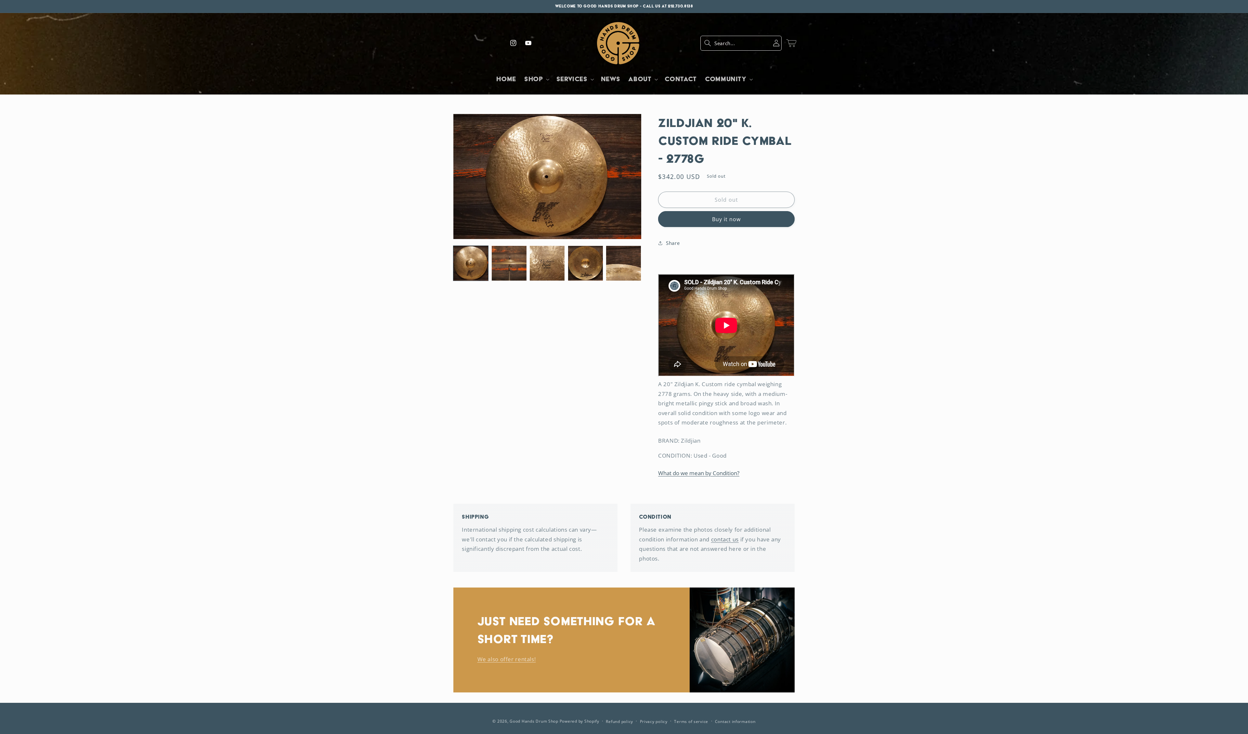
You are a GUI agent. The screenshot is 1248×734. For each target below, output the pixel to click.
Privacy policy (654, 721)
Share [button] (673, 243)
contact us (725, 539)
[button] (741, 43)
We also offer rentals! (506, 659)
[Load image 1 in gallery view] (470, 263)
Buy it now (726, 219)
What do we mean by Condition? (698, 473)
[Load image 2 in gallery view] (509, 263)
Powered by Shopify (579, 721)
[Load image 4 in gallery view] (585, 263)
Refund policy (619, 721)
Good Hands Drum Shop (534, 721)
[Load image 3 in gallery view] (547, 263)
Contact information (735, 721)
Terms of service (691, 721)
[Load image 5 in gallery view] (623, 263)
